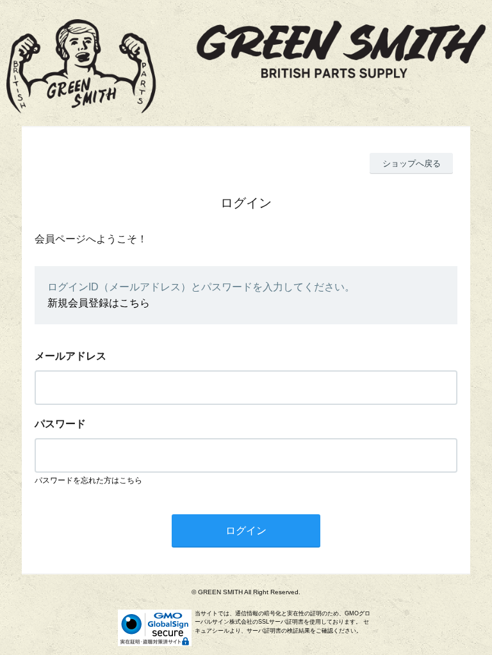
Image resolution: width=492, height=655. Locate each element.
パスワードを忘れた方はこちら (88, 480)
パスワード (60, 423)
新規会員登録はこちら (98, 302)
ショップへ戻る (411, 163)
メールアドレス (70, 356)
